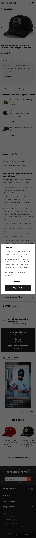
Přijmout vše (18, 288)
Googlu (27, 262)
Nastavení (18, 282)
